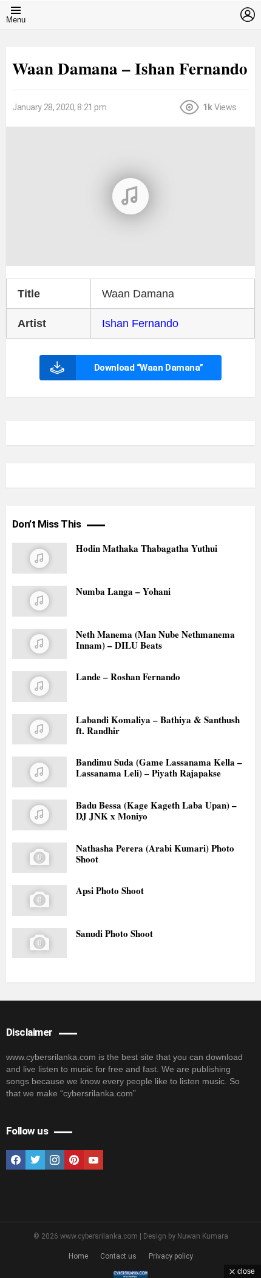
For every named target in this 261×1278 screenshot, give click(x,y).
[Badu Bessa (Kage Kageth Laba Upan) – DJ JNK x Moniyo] (39, 815)
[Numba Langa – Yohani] (39, 601)
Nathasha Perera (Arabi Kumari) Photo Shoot (155, 853)
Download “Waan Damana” (148, 367)
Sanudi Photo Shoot (114, 933)
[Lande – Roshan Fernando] (39, 686)
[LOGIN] (247, 14)
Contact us (118, 1256)
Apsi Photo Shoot (110, 890)
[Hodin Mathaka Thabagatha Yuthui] (39, 558)
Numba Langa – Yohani (123, 591)
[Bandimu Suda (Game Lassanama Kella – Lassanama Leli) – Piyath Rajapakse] (39, 772)
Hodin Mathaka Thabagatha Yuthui (146, 548)
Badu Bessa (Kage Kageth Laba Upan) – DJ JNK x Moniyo (156, 810)
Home (78, 1256)
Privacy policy (171, 1256)
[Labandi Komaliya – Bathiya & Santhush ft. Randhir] (39, 729)
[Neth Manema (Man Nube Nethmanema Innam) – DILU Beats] (39, 644)
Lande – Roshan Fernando (128, 676)
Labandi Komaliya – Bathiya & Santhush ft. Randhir (158, 725)
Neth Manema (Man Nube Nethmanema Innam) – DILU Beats (155, 639)
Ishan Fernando (140, 323)
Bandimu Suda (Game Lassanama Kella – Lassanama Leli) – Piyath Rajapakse (159, 767)
